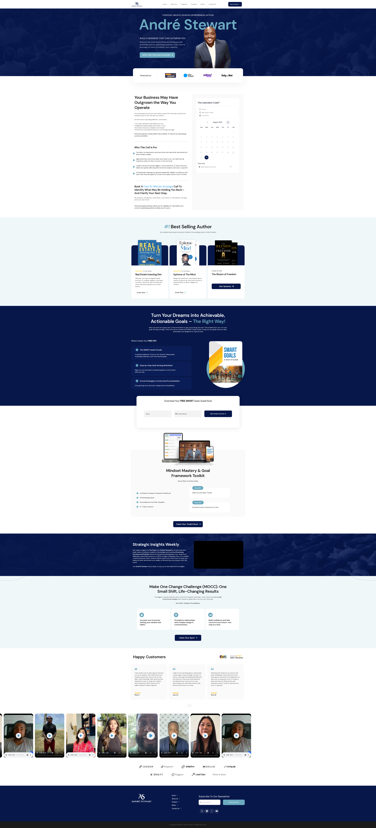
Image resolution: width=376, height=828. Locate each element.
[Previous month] (208, 122)
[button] (206, 112)
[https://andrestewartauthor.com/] (136, 4)
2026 (220, 122)
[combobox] (215, 167)
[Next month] (228, 122)
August (215, 122)
